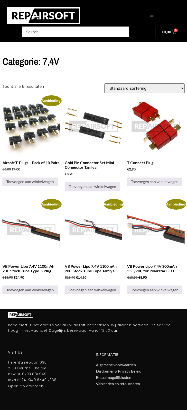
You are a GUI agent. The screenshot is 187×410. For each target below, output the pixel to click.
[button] (152, 15)
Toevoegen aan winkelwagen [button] (30, 181)
